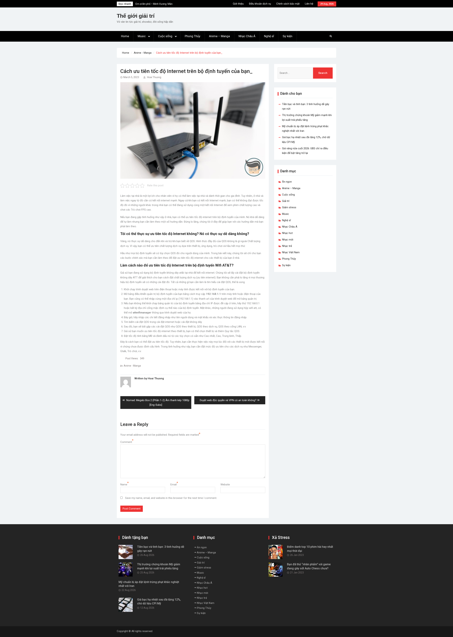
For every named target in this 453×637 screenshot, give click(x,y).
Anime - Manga (132, 365)
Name (123, 484)
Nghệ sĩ (269, 36)
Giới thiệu (238, 3)
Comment (126, 442)
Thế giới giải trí (135, 16)
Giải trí (285, 201)
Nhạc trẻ (287, 246)
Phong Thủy (192, 36)
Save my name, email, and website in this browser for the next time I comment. (171, 498)
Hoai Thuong (154, 77)
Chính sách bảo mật (288, 3)
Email (173, 484)
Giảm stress (289, 207)
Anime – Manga (219, 36)
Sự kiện (287, 36)
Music (142, 36)
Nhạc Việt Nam (291, 252)
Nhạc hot (287, 233)
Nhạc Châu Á (247, 36)
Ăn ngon (287, 181)
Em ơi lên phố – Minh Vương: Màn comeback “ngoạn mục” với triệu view (156, 5)
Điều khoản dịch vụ (260, 3)
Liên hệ (309, 3)
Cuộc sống (165, 36)
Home (125, 36)
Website (225, 484)
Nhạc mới (287, 239)
